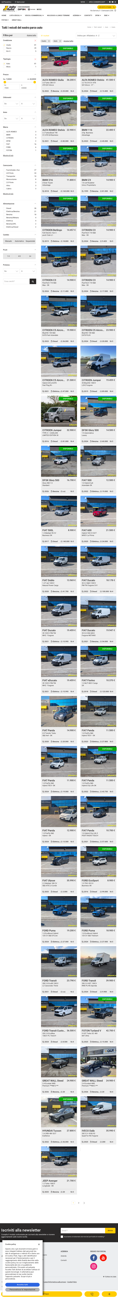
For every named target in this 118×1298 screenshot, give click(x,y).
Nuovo (21, 48)
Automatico (19, 241)
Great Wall (17, 20)
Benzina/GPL (21, 224)
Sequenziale (30, 241)
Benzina (21, 214)
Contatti (88, 15)
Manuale (8, 241)
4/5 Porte (21, 173)
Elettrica (21, 221)
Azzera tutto (31, 35)
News (83, 2)
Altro (21, 186)
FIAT (21, 144)
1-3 (8, 256)
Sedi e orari (21, 2)
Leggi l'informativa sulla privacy (55, 1282)
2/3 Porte (21, 182)
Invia (110, 1231)
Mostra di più (8, 155)
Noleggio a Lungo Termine (58, 15)
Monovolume (21, 179)
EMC (106, 15)
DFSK (97, 15)
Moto (21, 67)
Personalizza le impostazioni (22, 1290)
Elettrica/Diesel (21, 227)
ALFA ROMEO (21, 132)
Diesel (21, 208)
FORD (21, 147)
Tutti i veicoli (98, 27)
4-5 (19, 256)
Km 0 (21, 51)
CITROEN (21, 138)
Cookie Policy (72, 1282)
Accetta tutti (22, 1285)
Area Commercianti (97, 2)
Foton (4, 20)
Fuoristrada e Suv (21, 170)
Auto (106, 27)
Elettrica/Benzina (21, 211)
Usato (113, 27)
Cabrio (21, 189)
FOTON (21, 150)
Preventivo (7, 2)
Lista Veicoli (14, 15)
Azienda (76, 15)
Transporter (21, 176)
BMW (21, 135)
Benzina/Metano (21, 218)
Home (4, 15)
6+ (30, 256)
